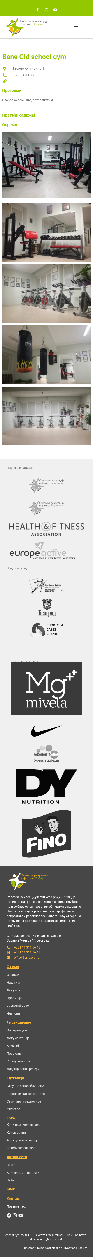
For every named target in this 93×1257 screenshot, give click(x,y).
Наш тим (13, 982)
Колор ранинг (17, 1132)
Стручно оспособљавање (25, 1086)
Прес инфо (14, 998)
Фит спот (13, 1109)
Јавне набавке (18, 1005)
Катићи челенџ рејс (21, 1148)
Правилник (15, 1053)
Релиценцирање (19, 1061)
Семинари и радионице (24, 1101)
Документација (18, 1038)
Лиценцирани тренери (23, 1069)
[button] (76, 27)
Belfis (10, 1180)
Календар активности (23, 1172)
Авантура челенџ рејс (22, 1140)
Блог (11, 1189)
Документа (15, 990)
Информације (17, 1030)
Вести (11, 1165)
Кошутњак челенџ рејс (23, 1124)
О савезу (13, 974)
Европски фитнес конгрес (26, 1094)
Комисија (14, 1046)
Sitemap (29, 1248)
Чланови (13, 1013)
